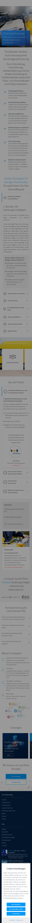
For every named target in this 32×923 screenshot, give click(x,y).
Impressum (12, 920)
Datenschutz (19, 920)
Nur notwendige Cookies (16, 909)
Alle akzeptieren (16, 904)
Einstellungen (16, 913)
